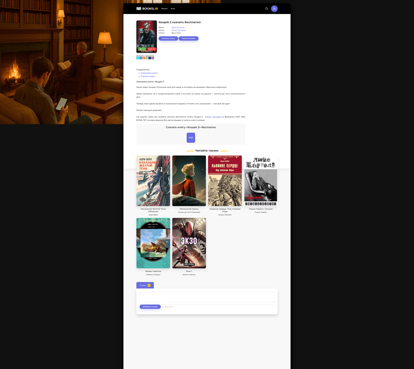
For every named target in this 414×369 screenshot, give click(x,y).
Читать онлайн (188, 38)
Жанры (164, 9)
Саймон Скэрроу (153, 275)
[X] (149, 58)
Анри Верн (153, 215)
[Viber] (152, 58)
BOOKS (150, 8)
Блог (173, 9)
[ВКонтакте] (140, 58)
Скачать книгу (168, 38)
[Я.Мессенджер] (137, 58)
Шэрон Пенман (224, 215)
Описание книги (149, 73)
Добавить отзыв (150, 307)
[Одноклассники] (143, 58)
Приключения (178, 27)
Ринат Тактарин (179, 30)
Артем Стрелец (189, 275)
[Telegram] (146, 58)
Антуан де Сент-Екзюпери (189, 212)
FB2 (191, 137)
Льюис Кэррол (261, 212)
